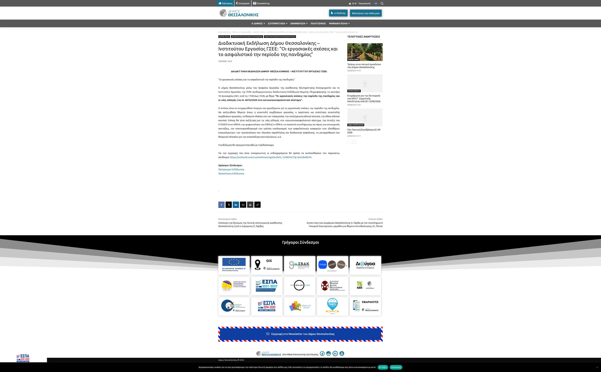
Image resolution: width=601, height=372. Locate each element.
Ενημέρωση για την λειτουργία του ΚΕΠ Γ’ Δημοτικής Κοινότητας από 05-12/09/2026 (363, 98)
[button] (382, 3)
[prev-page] (349, 142)
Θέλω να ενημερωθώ (241, 32)
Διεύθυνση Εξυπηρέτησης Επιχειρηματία (247, 36)
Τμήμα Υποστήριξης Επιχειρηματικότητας (280, 36)
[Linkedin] (236, 205)
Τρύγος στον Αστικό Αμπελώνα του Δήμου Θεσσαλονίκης (364, 65)
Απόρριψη (396, 367)
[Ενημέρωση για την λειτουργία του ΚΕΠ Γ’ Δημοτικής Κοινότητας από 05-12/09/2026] (365, 83)
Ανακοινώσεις (354, 91)
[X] (229, 205)
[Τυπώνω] (250, 205)
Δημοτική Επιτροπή (355, 125)
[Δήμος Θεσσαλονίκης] (242, 13)
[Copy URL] (257, 205)
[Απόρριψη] (597, 367)
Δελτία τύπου (259, 32)
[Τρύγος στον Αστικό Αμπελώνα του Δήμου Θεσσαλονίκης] (365, 52)
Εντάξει (383, 367)
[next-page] (354, 142)
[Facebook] (221, 205)
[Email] (243, 205)
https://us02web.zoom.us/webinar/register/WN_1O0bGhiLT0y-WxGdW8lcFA (270, 157)
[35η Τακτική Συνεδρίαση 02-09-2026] (365, 117)
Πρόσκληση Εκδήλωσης (231, 173)
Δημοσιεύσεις (224, 32)
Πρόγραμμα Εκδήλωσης (231, 169)
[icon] (322, 355)
